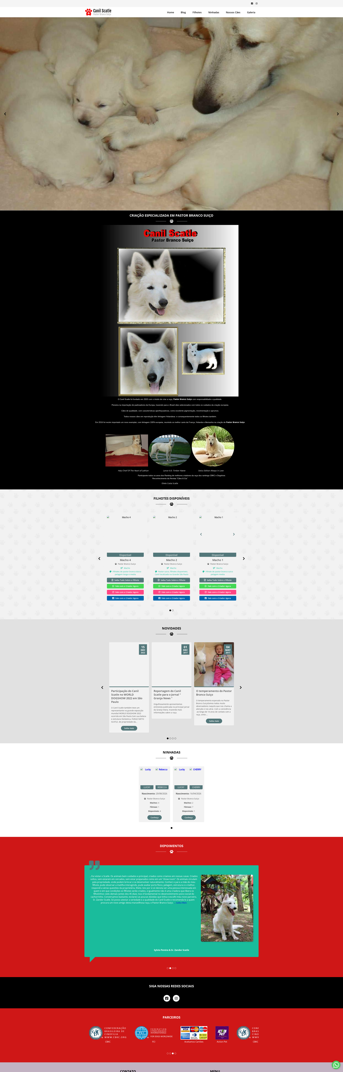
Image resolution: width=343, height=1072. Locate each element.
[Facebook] (252, 3)
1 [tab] (170, 587)
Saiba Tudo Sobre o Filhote (126, 557)
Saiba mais (129, 705)
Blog (183, 12)
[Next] (338, 102)
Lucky (147, 764)
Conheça (155, 794)
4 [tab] (175, 715)
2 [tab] (173, 587)
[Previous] (5, 102)
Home (170, 12)
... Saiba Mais (152, 868)
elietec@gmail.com (139, 1065)
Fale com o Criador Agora (126, 563)
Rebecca (162, 764)
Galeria (222, 1065)
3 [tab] (173, 715)
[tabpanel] (125, 536)
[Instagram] (257, 3)
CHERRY (196, 764)
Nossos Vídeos (226, 1069)
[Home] (98, 12)
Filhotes (197, 12)
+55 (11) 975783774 (139, 1056)
